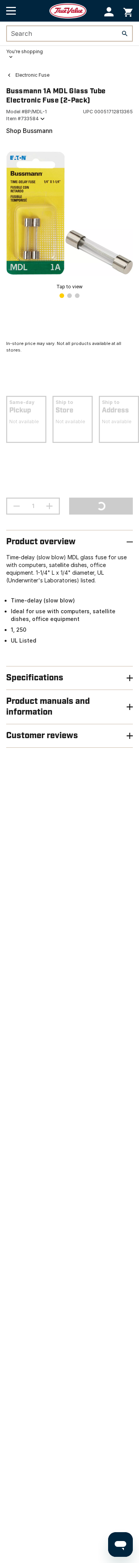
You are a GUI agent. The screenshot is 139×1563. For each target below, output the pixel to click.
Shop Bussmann (29, 131)
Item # (22, 118)
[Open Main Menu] (11, 11)
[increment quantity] (49, 506)
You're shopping (24, 51)
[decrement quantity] (16, 506)
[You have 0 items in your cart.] (128, 11)
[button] (109, 12)
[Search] (124, 33)
